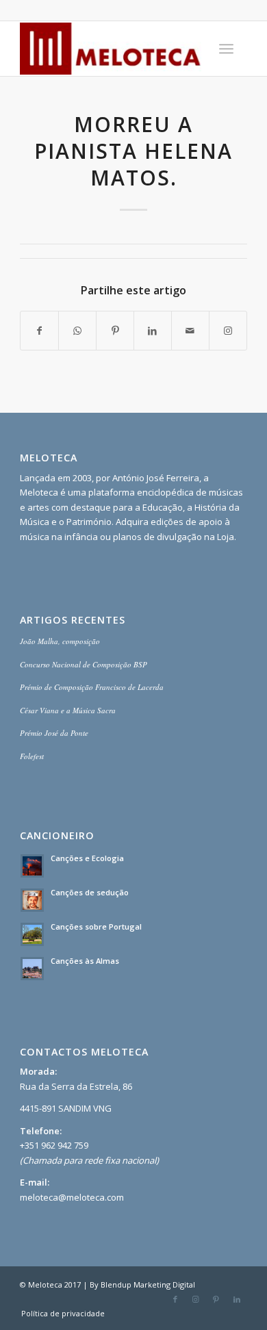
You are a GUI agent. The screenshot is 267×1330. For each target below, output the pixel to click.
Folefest (32, 756)
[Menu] (226, 48)
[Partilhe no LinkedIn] (152, 330)
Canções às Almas (85, 961)
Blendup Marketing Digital (148, 1284)
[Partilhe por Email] (190, 330)
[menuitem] (226, 48)
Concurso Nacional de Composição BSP (83, 664)
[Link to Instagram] (227, 330)
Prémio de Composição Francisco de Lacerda (92, 687)
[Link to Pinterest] (216, 1299)
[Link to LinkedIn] (237, 1299)
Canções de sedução (90, 892)
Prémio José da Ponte (54, 733)
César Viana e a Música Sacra (68, 710)
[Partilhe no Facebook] (39, 330)
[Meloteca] (110, 48)
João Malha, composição (60, 641)
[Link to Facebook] (175, 1299)
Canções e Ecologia (87, 858)
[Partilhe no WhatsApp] (77, 330)
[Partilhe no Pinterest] (115, 330)
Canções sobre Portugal (96, 926)
